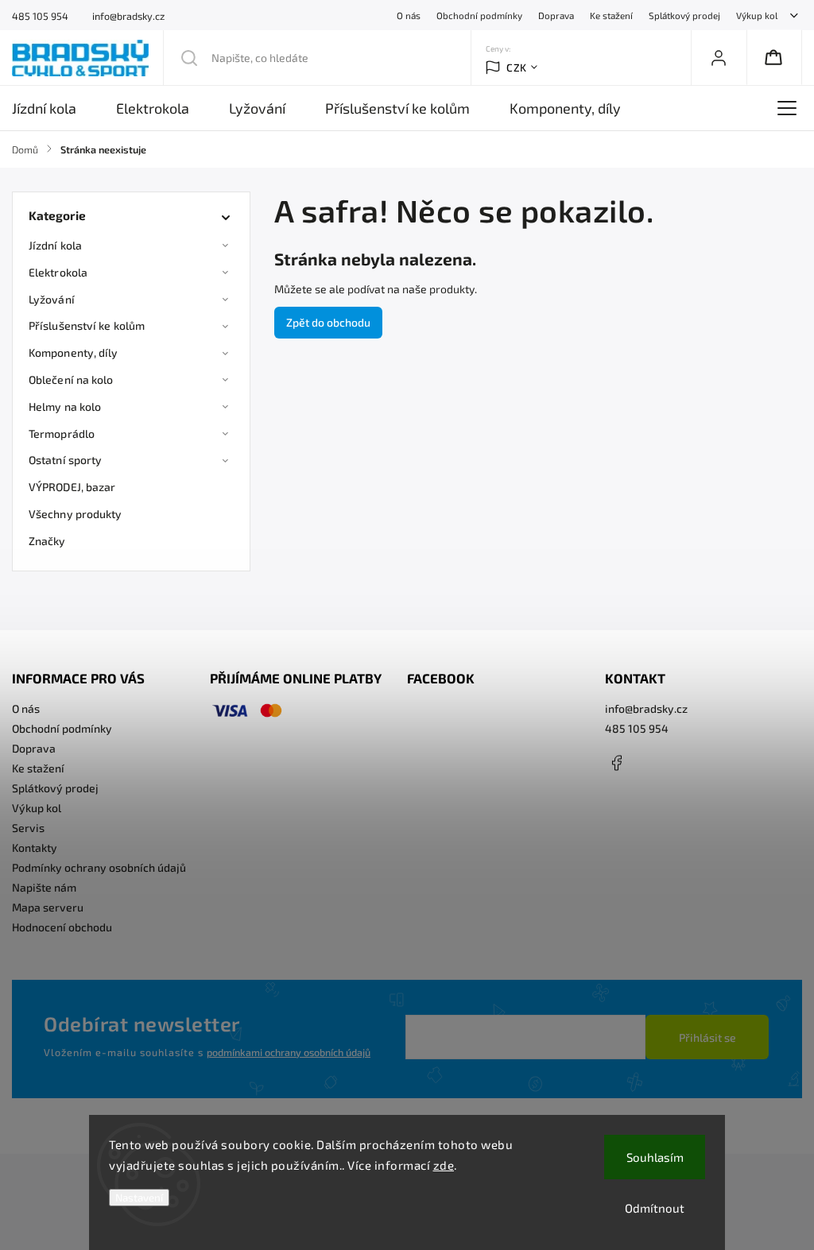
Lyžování (52, 299)
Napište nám (44, 887)
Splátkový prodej (684, 15)
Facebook (617, 763)
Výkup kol (756, 15)
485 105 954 (637, 728)
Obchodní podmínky (479, 15)
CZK (516, 67)
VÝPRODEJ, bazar (72, 486)
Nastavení (139, 1197)
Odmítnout (654, 1208)
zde (444, 1165)
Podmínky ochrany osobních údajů (99, 867)
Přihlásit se (707, 1037)
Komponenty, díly (73, 352)
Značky (47, 541)
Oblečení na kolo (71, 379)
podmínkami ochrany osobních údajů (288, 1052)
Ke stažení (611, 15)
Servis (28, 827)
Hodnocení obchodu (62, 927)
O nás (409, 15)
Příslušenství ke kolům (87, 325)
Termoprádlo (62, 433)
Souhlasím (655, 1157)
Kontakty (34, 847)
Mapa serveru (47, 907)
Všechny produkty (75, 514)
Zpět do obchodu (328, 322)
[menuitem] (54, 108)
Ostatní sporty (65, 459)
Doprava (556, 15)
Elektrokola (58, 272)
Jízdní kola (55, 245)
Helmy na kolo (65, 406)
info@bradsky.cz (646, 708)
